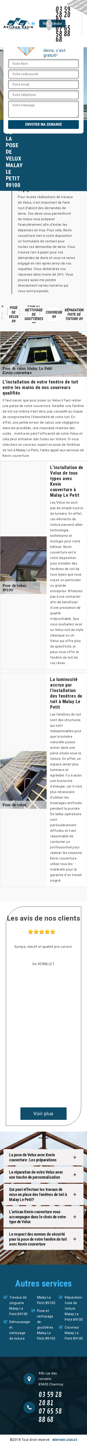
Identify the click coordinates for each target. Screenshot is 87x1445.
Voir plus (43, 1113)
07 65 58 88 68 (63, 34)
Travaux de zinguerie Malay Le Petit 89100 (18, 1306)
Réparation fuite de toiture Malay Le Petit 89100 (74, 1308)
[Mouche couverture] (19, 23)
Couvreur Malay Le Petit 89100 (74, 1333)
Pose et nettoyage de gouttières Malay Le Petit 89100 (46, 1324)
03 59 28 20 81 (63, 15)
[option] (13, 314)
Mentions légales (64, 1440)
